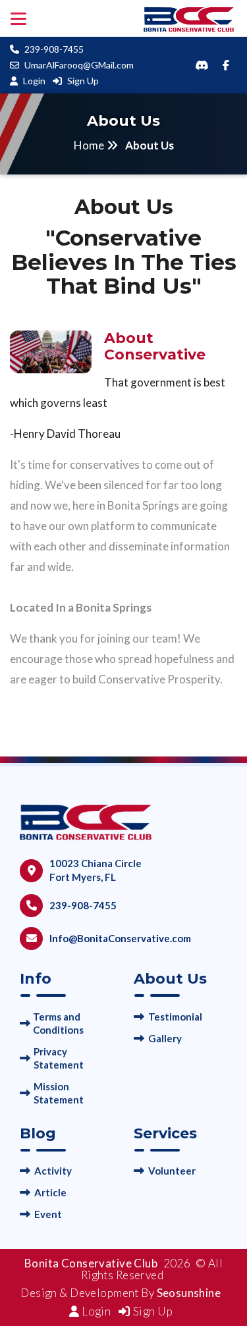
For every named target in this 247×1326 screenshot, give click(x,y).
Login (34, 80)
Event (48, 1214)
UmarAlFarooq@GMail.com (79, 64)
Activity (53, 1171)
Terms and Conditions (58, 1023)
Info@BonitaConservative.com (120, 938)
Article (50, 1192)
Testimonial (175, 1016)
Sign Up (83, 80)
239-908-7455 (54, 49)
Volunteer (172, 1171)
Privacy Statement (59, 1058)
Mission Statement (59, 1092)
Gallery (165, 1038)
